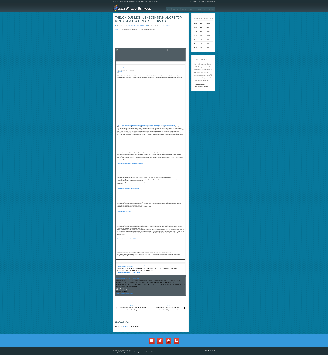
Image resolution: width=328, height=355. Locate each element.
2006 (208, 47)
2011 (208, 27)
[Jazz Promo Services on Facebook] (152, 341)
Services (184, 9)
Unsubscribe (119, 278)
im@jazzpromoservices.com (149, 265)
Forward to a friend (135, 278)
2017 (201, 31)
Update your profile (126, 278)
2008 (208, 39)
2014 (201, 43)
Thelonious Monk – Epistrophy (124, 139)
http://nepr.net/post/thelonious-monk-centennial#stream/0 (130, 67)
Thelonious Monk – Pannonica (124, 211)
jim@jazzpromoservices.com (208, 1)
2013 (201, 47)
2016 (201, 35)
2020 (195, 47)
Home (168, 9)
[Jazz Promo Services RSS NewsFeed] (176, 341)
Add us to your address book (124, 293)
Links (205, 9)
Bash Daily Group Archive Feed (136, 25)
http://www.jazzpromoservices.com (125, 266)
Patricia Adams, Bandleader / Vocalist (201, 85)
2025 (195, 27)
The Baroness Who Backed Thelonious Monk (128, 188)
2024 (195, 31)
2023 (195, 35)
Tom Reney (119, 71)
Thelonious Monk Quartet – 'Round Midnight (127, 239)
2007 (208, 43)
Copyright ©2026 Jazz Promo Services (122, 350)
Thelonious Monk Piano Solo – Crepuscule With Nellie (130, 163)
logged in (125, 326)
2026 (195, 23)
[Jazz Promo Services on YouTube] (168, 341)
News (199, 9)
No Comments (166, 25)
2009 (208, 35)
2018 (201, 27)
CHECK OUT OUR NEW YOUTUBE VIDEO (128, 272)
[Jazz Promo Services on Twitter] (160, 341)
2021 (195, 43)
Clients (192, 9)
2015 (201, 39)
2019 (201, 23)
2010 (208, 31)
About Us (175, 9)
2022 (195, 39)
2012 (208, 23)
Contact (211, 9)
